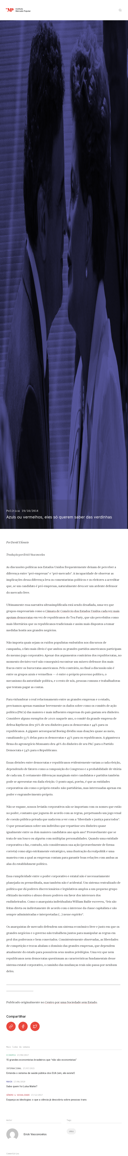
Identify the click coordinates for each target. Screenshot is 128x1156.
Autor (9, 1120)
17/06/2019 (19, 1082)
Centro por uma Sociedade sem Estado (70, 1002)
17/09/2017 (23, 1055)
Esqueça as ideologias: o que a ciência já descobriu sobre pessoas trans (46, 1099)
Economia (11, 1055)
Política (13, 510)
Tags (69, 1120)
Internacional (14, 1068)
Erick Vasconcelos (35, 1134)
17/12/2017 (37, 1095)
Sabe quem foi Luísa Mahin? (21, 1086)
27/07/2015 (28, 1068)
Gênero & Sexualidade (18, 1095)
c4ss (71, 1131)
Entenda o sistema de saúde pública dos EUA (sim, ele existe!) (40, 1073)
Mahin (9, 1082)
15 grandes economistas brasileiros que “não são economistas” (41, 1059)
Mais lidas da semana (18, 1047)
